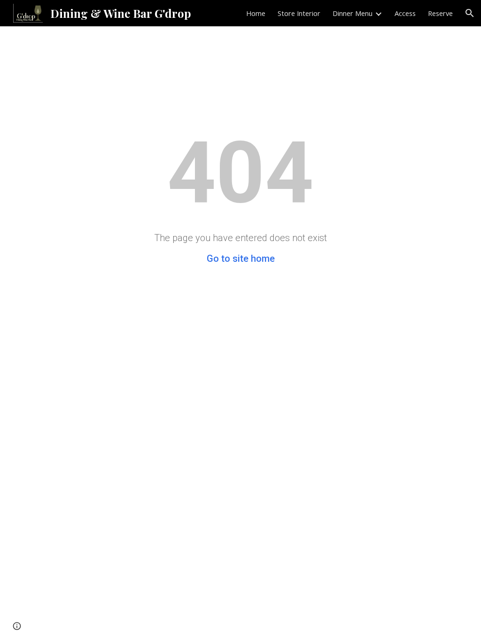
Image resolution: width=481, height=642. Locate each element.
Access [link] (405, 13)
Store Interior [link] (299, 13)
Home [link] (255, 13)
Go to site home (241, 258)
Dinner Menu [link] (352, 13)
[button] (469, 13)
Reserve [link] (440, 13)
